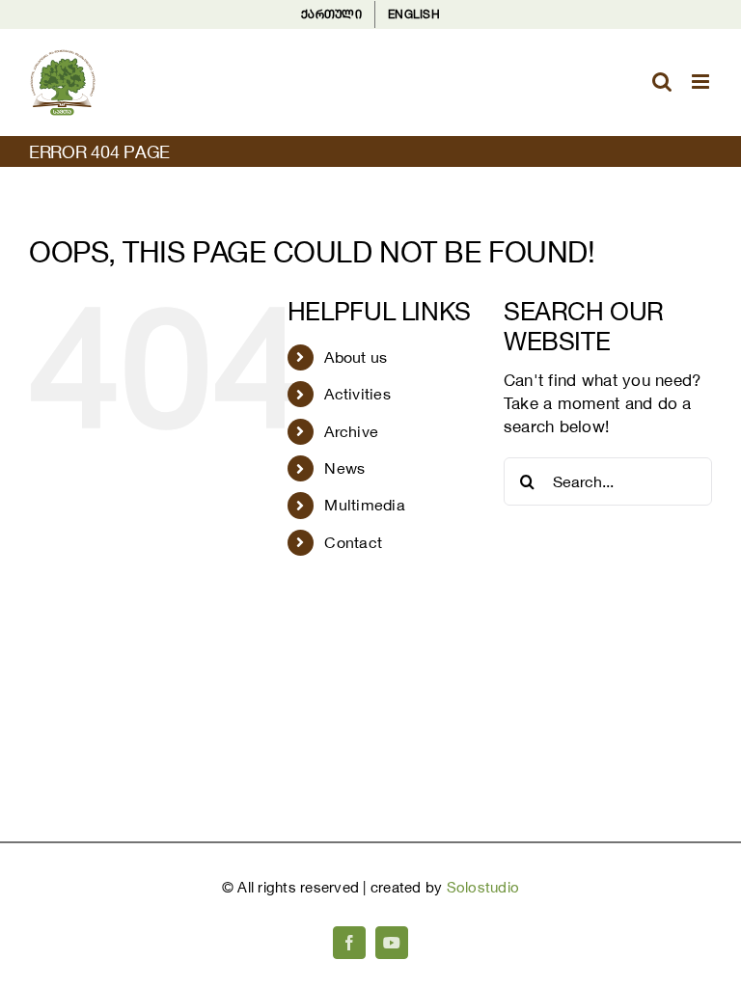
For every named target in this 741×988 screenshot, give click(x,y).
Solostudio (483, 887)
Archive (351, 431)
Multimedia (364, 504)
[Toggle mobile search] (662, 81)
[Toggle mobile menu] (702, 81)
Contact (353, 542)
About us (355, 357)
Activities (357, 393)
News (344, 468)
